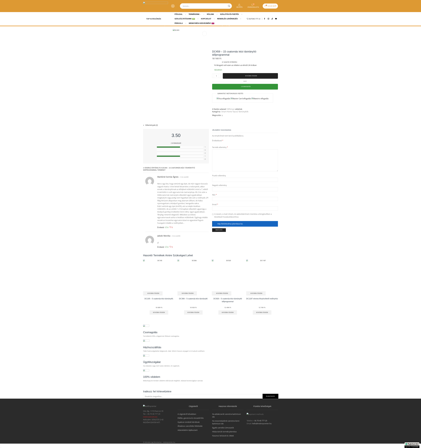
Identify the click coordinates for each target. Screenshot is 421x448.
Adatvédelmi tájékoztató (188, 430)
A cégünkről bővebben (187, 414)
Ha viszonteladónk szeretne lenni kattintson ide (225, 422)
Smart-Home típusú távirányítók (234, 111)
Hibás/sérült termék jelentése (224, 431)
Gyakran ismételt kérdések (189, 422)
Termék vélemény (220, 147)
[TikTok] (272, 19)
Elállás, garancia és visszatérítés (191, 418)
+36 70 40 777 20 (260, 420)
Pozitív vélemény (219, 175)
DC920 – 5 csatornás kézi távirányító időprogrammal (227, 300)
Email (215, 204)
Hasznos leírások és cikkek (223, 436)
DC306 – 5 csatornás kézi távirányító (193, 299)
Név (214, 195)
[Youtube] (276, 19)
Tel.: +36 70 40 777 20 (151, 414)
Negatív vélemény (219, 185)
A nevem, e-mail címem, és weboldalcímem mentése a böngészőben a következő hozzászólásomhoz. (243, 215)
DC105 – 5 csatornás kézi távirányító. (158, 299)
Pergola (179, 23)
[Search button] (229, 6)
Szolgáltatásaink (185, 19)
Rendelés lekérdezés (227, 19)
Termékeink (194, 14)
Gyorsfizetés (246, 86)
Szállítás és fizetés (229, 14)
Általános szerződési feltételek (190, 426)
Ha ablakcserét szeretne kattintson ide (226, 415)
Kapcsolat (206, 19)
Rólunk (210, 14)
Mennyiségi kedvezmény (201, 23)
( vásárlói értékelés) (229, 62)
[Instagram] (268, 19)
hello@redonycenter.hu (262, 423)
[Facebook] (264, 19)
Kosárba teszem (251, 76)
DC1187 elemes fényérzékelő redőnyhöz (262, 299)
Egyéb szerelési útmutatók (223, 427)
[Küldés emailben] (224, 115)
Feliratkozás (270, 396)
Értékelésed (217, 140)
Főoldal (179, 14)
